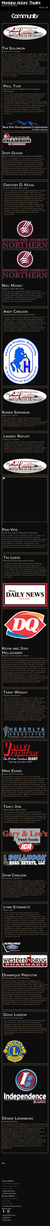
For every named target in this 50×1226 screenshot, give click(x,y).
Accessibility (6, 1217)
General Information (8, 1191)
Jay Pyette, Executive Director (11, 1206)
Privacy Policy (6, 1220)
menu (42, 7)
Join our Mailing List (8, 1215)
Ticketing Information (9, 1193)
